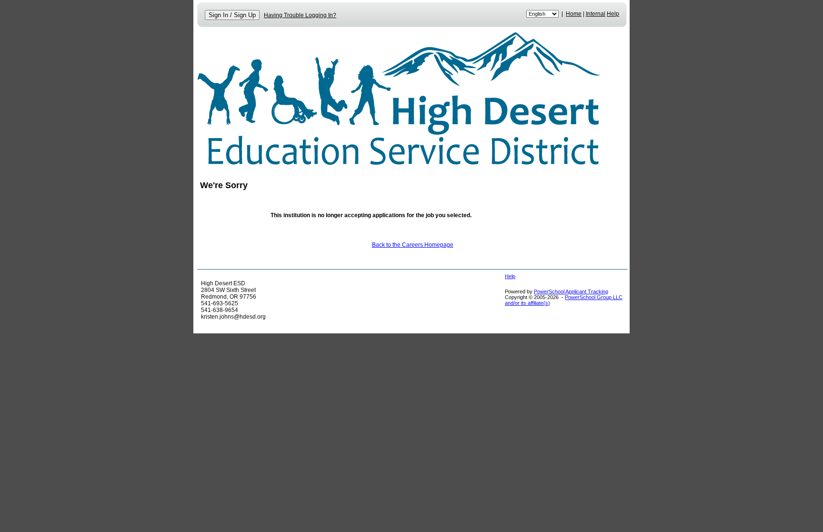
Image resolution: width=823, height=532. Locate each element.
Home (574, 13)
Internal (595, 13)
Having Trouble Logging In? (300, 15)
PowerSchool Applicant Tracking (571, 291)
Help (613, 13)
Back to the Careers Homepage (412, 244)
